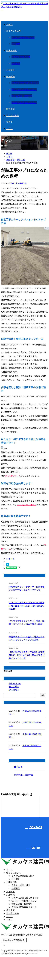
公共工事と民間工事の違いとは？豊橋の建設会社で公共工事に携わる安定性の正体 (26, 605)
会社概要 (15, 43)
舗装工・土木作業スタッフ (24, 89)
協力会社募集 (12, 115)
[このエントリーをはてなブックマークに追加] (7, 564)
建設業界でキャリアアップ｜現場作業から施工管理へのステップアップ (26, 588)
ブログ (9, 121)
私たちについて (13, 30)
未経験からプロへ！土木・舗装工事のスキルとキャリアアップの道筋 (26, 638)
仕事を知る (11, 50)
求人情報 (14, 689)
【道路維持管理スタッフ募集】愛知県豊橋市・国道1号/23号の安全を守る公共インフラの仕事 (27, 655)
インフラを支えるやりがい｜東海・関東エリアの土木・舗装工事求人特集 (26, 622)
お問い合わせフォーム (26, 504)
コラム (9, 128)
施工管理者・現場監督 (21, 95)
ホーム (9, 24)
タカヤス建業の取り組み (22, 37)
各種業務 (15, 63)
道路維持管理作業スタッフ (24, 102)
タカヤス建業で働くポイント (25, 82)
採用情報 (10, 76)
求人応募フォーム (13, 475)
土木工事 (18, 766)
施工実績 (10, 108)
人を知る (10, 69)
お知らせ (15, 683)
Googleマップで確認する (13, 940)
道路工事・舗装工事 (15, 159)
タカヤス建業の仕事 (20, 56)
